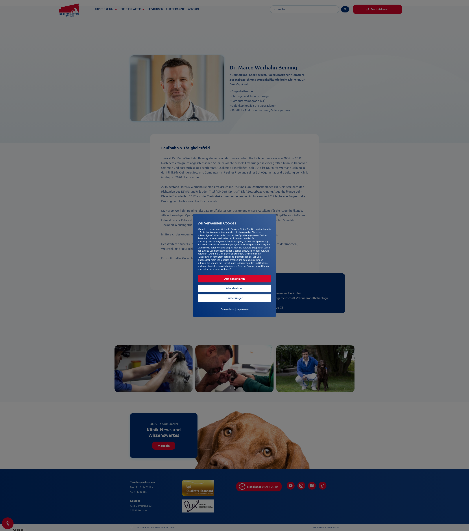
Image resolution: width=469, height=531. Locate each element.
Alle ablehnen (234, 288)
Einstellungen (234, 298)
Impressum (243, 309)
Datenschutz (227, 309)
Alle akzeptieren (234, 278)
